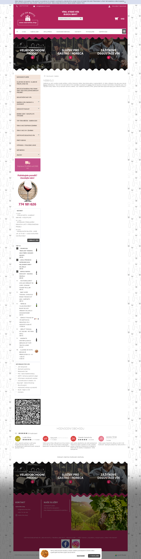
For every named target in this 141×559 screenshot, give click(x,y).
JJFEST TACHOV (82, 537)
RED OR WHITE (46, 537)
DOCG (90, 85)
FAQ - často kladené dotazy (26, 374)
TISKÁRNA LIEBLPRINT (58, 537)
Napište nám (103, 31)
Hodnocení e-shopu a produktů (27, 387)
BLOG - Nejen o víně (24, 390)
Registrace (123, 6)
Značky (19, 155)
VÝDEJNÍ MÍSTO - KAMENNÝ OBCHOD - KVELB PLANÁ (25, 216)
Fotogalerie (90, 31)
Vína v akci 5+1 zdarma (25, 130)
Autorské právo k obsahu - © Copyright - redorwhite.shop (26, 382)
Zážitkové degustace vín (26, 135)
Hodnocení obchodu (63, 31)
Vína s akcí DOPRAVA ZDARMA (27, 125)
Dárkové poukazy (23, 109)
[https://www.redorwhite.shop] (28, 18)
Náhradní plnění (23, 77)
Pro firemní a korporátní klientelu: (56, 510)
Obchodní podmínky (24, 369)
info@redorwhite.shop (24, 509)
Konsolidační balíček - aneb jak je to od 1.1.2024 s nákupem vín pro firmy (27, 234)
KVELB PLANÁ (99, 537)
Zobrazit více (33, 240)
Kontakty (78, 31)
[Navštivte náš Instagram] (76, 544)
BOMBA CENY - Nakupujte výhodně (25, 115)
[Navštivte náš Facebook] (65, 544)
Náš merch (21, 150)
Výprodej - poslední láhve (26, 145)
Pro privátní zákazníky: (51, 508)
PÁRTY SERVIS (21, 140)
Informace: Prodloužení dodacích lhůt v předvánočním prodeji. (27, 224)
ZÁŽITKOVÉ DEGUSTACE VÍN (32, 537)
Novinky (20, 210)
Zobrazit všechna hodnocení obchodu (70, 457)
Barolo (45, 85)
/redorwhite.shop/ (23, 515)
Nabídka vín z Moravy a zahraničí (25, 103)
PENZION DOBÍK (71, 537)
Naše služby (35, 31)
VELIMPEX (91, 537)
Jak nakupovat (22, 367)
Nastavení (81, 556)
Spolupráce (48, 31)
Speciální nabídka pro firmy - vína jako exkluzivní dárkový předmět (28, 90)
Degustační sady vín (24, 97)
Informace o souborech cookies (27, 378)
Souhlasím (95, 556)
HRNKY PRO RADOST (111, 537)
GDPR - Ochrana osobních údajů (28, 376)
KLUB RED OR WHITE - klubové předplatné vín (27, 83)
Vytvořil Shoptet (121, 555)
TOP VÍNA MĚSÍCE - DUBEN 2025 (27, 121)
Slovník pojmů (22, 385)
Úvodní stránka (17, 31)
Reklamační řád (22, 371)
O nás (24, 31)
